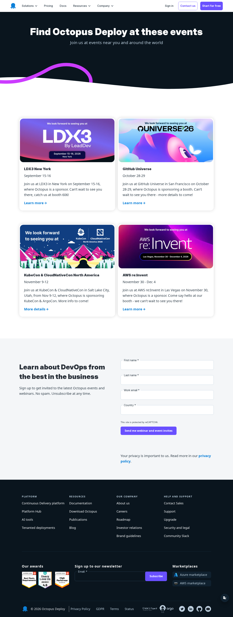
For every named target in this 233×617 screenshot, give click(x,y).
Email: (81, 571)
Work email (130, 390)
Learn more (34, 203)
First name (130, 360)
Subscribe (156, 576)
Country (129, 405)
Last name (130, 375)
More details (34, 309)
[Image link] (29, 580)
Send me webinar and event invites (148, 431)
